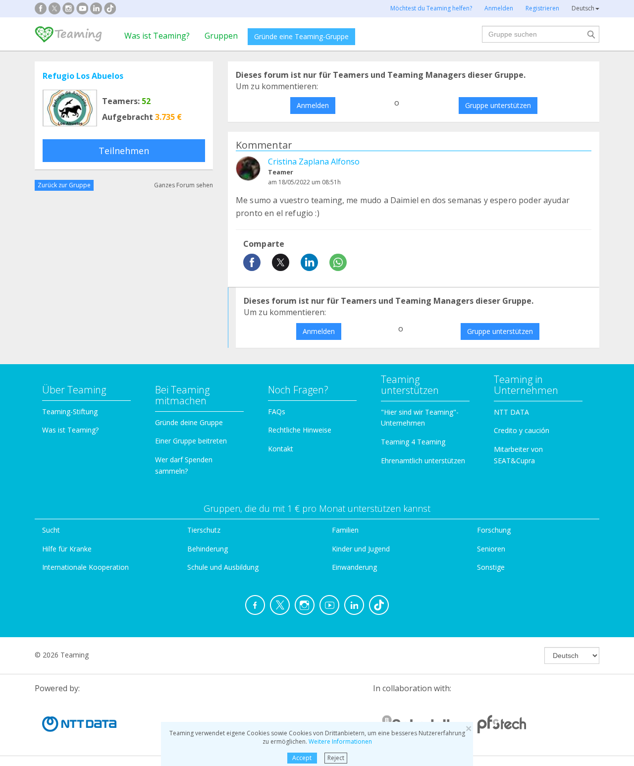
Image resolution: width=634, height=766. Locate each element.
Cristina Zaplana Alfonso (314, 161)
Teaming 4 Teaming (413, 441)
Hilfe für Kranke (67, 548)
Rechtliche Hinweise (299, 430)
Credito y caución (521, 430)
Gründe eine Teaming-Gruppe (301, 36)
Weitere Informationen (340, 741)
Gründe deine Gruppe (189, 422)
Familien (345, 530)
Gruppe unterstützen (498, 105)
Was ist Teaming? (157, 35)
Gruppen (221, 35)
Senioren (491, 548)
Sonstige (491, 567)
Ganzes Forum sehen (183, 185)
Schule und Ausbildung (223, 567)
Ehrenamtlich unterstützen (423, 460)
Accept (302, 758)
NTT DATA (511, 412)
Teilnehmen (124, 151)
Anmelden (313, 105)
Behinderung (207, 548)
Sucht (51, 530)
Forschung (494, 530)
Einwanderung (354, 567)
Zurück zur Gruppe (64, 185)
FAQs (276, 411)
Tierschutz (203, 530)
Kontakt (280, 448)
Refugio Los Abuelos (83, 75)
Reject (335, 758)
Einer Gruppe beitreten (191, 440)
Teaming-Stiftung (70, 411)
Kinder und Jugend (361, 548)
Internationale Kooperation (85, 567)
